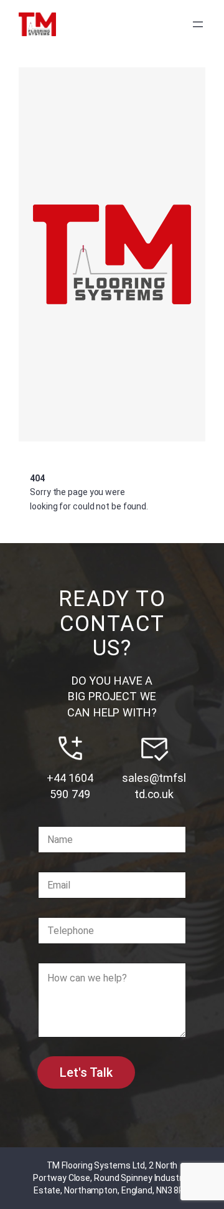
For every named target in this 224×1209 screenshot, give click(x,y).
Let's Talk (86, 1072)
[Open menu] (197, 24)
